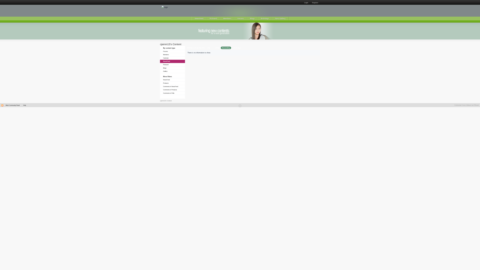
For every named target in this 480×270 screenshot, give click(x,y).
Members (166, 54)
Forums (165, 51)
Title (208, 48)
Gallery (165, 71)
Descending (226, 48)
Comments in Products (170, 89)
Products (166, 83)
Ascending (236, 48)
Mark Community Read (13, 105)
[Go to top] (240, 105)
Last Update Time (199, 48)
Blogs (164, 68)
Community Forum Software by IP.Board (466, 105)
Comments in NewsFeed (170, 86)
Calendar (166, 58)
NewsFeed (166, 61)
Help (24, 105)
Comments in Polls (168, 93)
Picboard (165, 64)
